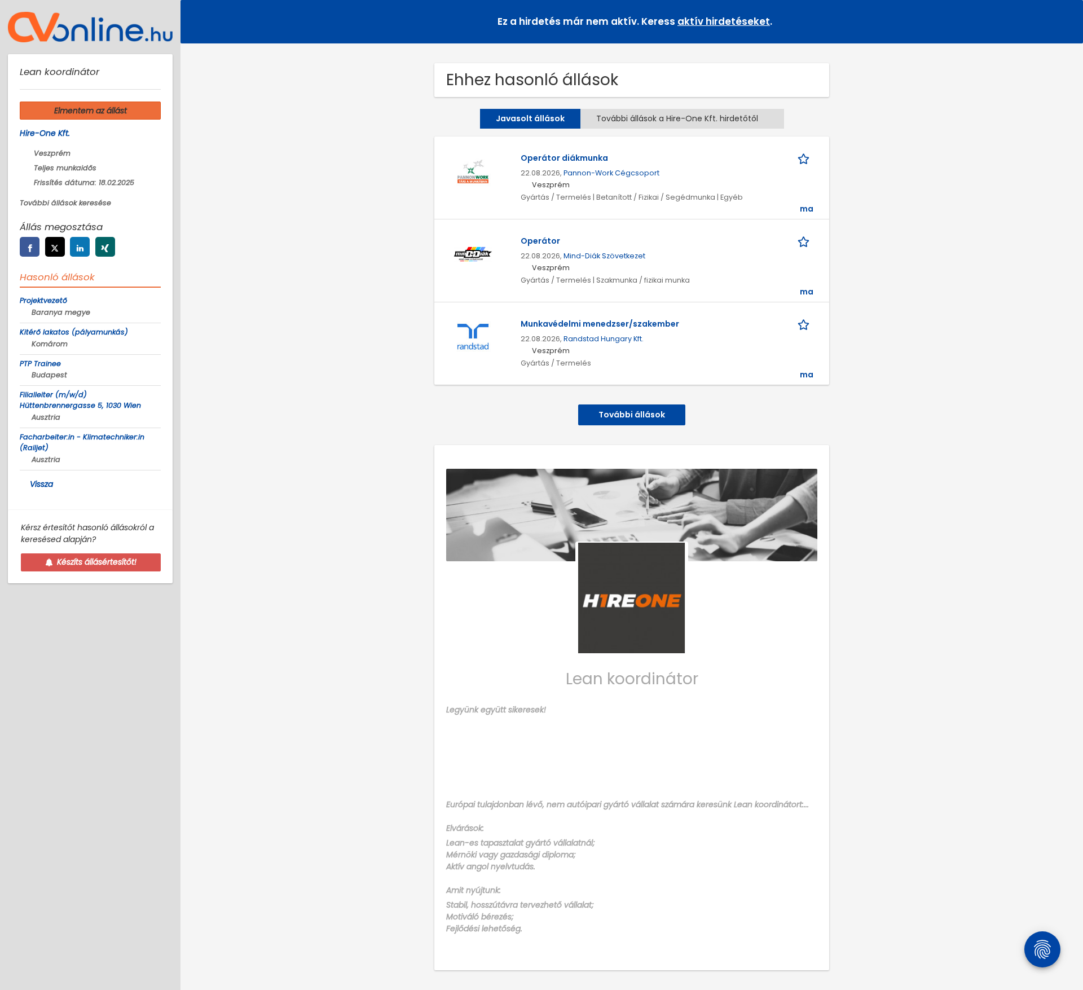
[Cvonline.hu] (90, 27)
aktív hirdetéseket (723, 21)
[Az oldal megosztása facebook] (29, 247)
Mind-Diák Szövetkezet (604, 256)
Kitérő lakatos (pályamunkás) (74, 332)
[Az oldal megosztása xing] (105, 247)
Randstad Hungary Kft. (603, 339)
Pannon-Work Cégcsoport (611, 173)
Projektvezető (43, 300)
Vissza (41, 484)
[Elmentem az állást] (805, 158)
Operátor (540, 241)
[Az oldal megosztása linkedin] (80, 247)
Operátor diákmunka (564, 158)
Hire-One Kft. (45, 133)
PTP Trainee (40, 363)
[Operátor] (473, 253)
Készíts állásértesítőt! (97, 561)
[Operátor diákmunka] (473, 171)
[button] (1065, 21)
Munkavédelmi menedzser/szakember (600, 323)
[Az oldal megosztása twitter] (55, 247)
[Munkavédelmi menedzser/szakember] (473, 336)
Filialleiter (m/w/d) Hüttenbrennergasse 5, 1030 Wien (80, 400)
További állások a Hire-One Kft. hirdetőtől (677, 118)
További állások (631, 414)
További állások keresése (65, 203)
